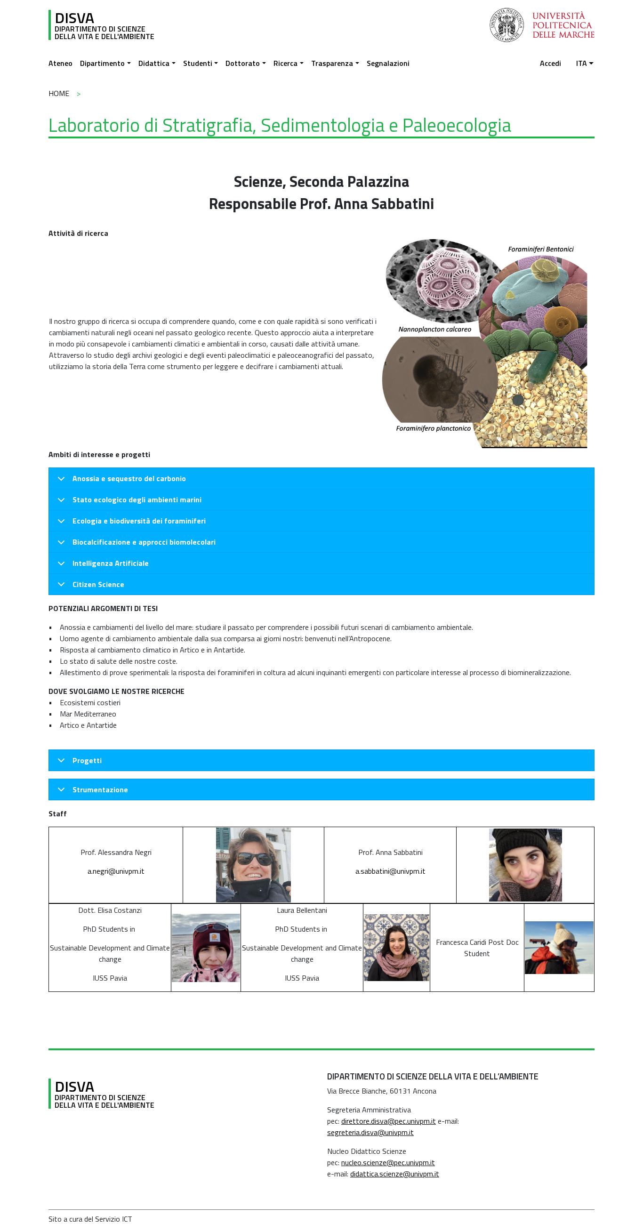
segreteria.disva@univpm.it (370, 1132)
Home (58, 93)
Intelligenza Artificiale (110, 563)
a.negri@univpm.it (116, 871)
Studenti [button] (197, 63)
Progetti (87, 760)
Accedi (550, 63)
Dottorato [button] (242, 63)
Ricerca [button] (285, 63)
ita (581, 63)
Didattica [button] (153, 63)
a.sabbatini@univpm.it (390, 871)
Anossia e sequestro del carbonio (129, 478)
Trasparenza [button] (332, 63)
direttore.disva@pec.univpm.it (388, 1121)
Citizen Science (98, 584)
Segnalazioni (388, 63)
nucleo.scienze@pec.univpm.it (388, 1162)
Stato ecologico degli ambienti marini (136, 499)
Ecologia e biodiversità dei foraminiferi (139, 520)
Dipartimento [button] (102, 63)
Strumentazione (100, 789)
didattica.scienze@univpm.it (394, 1173)
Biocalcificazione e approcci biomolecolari (144, 542)
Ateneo (60, 63)
